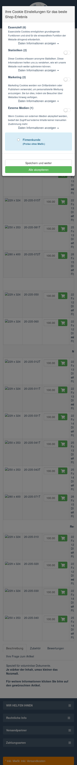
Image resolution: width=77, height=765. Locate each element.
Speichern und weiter (38, 163)
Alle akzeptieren (39, 170)
